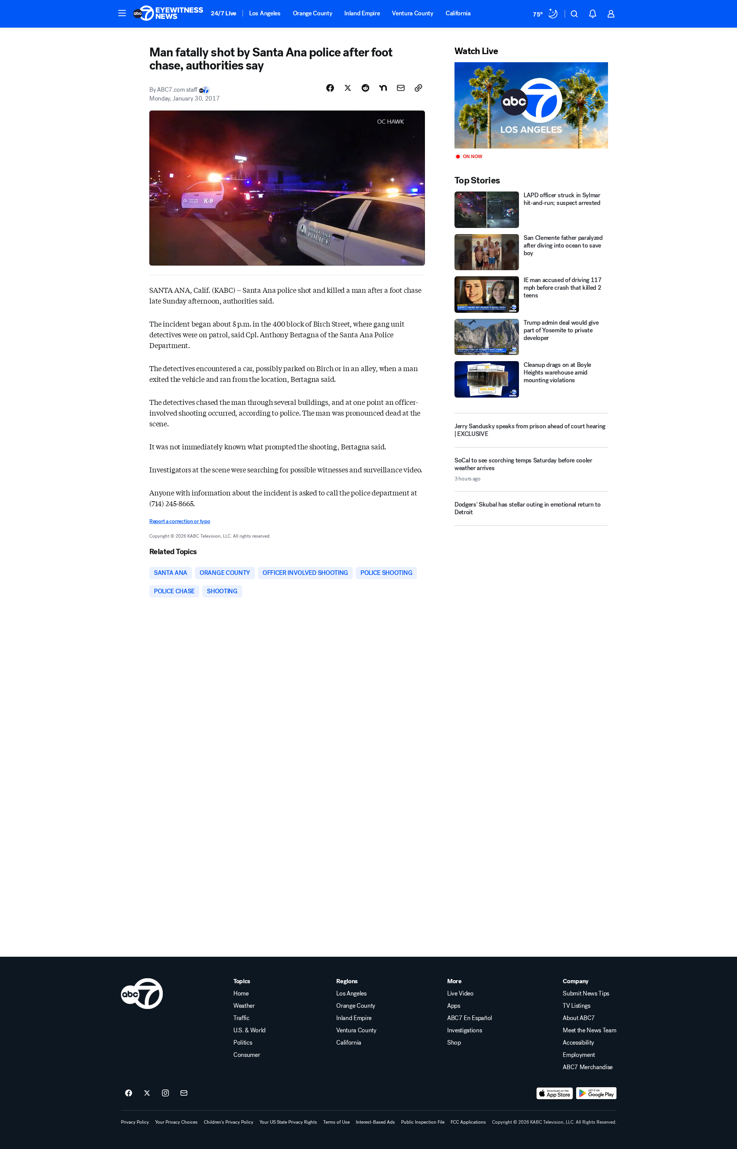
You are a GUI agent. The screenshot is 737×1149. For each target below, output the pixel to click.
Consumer (246, 1055)
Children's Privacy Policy (228, 1122)
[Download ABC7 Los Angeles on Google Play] (596, 1093)
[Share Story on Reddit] (365, 87)
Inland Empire (362, 13)
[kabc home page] (142, 993)
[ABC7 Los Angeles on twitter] (147, 1093)
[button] (122, 13)
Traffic (241, 1018)
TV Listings (576, 1006)
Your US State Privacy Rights (288, 1122)
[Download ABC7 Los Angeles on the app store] (554, 1093)
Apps (453, 1006)
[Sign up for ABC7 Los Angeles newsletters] (184, 1093)
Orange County (312, 13)
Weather (244, 1006)
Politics (242, 1043)
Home (241, 994)
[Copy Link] (418, 87)
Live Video (460, 994)
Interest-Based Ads (375, 1122)
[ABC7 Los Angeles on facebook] (128, 1093)
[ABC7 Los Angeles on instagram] (165, 1093)
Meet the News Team (589, 1030)
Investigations (464, 1030)
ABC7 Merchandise (588, 1067)
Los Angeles (264, 13)
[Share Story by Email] (400, 87)
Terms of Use (336, 1122)
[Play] (531, 105)
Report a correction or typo (179, 521)
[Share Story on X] (347, 87)
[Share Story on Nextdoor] (383, 87)
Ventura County (412, 13)
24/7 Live (223, 13)
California (458, 13)
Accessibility (578, 1043)
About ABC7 (579, 1018)
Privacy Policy (135, 1122)
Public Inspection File (423, 1122)
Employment (579, 1055)
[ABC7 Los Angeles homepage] (168, 13)
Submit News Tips (586, 994)
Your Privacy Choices (176, 1122)
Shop (454, 1043)
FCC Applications (468, 1122)
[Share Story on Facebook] (330, 87)
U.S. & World (249, 1030)
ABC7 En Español (469, 1018)
